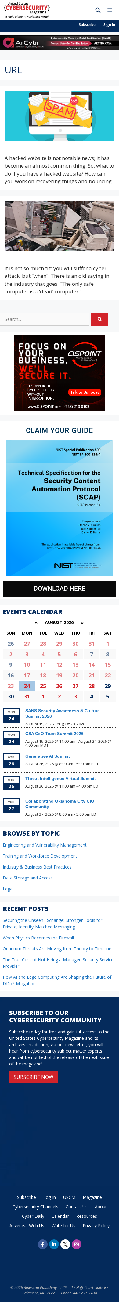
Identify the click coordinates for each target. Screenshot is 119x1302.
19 (59, 675)
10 (27, 664)
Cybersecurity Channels (35, 1207)
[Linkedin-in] (54, 1244)
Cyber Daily (33, 1216)
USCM (69, 1197)
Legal (8, 889)
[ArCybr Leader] (59, 48)
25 (43, 686)
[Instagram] (76, 1244)
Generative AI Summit (47, 756)
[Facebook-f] (43, 1244)
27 (27, 643)
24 (27, 686)
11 (43, 664)
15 (108, 664)
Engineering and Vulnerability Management (45, 845)
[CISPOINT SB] (59, 409)
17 (27, 675)
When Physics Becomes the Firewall (38, 938)
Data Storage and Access (28, 878)
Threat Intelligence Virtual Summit (60, 778)
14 (91, 664)
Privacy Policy (96, 1225)
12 (59, 664)
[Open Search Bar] (98, 10)
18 (43, 675)
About (101, 1207)
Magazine (92, 1197)
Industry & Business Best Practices (37, 867)
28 (43, 643)
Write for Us (63, 1225)
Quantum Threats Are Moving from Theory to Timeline (57, 949)
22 (108, 675)
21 (91, 675)
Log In (49, 1197)
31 (91, 643)
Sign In (109, 24)
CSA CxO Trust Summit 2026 (54, 733)
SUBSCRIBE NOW (33, 1077)
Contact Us (77, 1207)
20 (75, 675)
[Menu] (111, 10)
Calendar (60, 1216)
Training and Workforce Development (40, 856)
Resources (86, 1216)
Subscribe (87, 24)
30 (75, 643)
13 (75, 664)
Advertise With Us (26, 1225)
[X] (65, 1244)
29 (59, 643)
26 (59, 686)
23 (11, 686)
